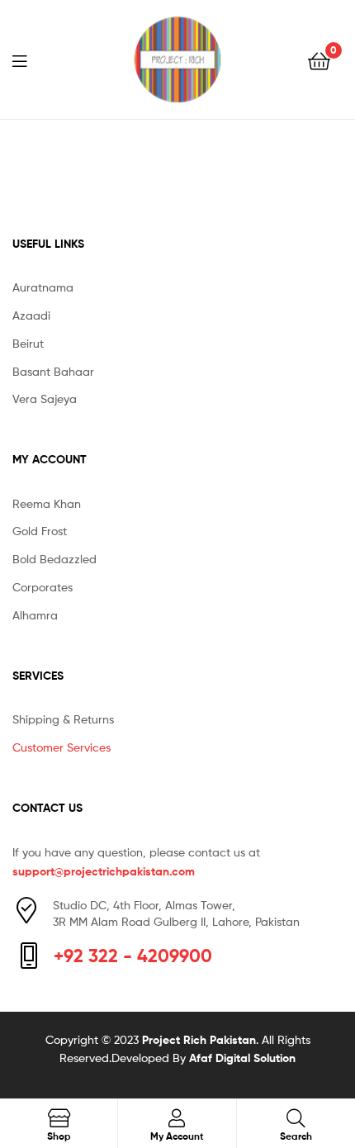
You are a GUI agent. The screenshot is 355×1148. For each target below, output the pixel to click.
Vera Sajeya (44, 398)
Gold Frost (39, 531)
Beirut (28, 343)
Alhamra (35, 615)
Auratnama (42, 287)
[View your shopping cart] (319, 60)
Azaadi (31, 315)
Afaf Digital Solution (242, 1058)
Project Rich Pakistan (199, 1039)
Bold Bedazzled (54, 559)
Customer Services (61, 747)
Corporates (42, 587)
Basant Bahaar (53, 371)
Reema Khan (46, 503)
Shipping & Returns (63, 719)
